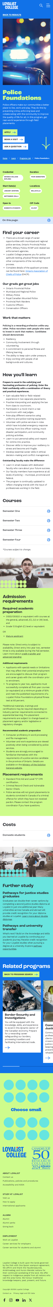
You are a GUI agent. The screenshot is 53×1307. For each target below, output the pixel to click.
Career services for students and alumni (22, 1247)
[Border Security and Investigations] (22, 995)
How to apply (9, 1202)
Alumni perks (9, 1223)
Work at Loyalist (10, 1240)
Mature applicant (14, 636)
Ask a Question (12, 146)
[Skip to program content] (46, 143)
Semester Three (12, 530)
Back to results (12, 15)
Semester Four (12, 540)
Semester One (11, 511)
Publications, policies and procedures (20, 1181)
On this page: (10, 220)
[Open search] (41, 5)
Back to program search (18, 974)
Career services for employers (17, 1244)
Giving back (8, 1226)
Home (5, 158)
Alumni (6, 1219)
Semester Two (11, 520)
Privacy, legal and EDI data (24, 1293)
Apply (7, 132)
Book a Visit (11, 139)
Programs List (25, 158)
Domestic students (14, 835)
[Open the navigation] (48, 6)
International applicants (14, 1206)
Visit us (6, 1198)
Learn (13, 158)
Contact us (8, 1177)
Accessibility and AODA (13, 1185)
